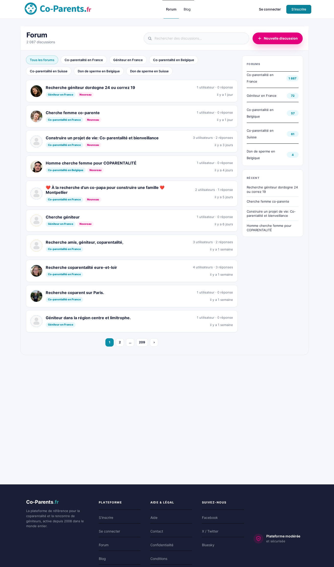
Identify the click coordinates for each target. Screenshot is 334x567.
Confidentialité (161, 545)
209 (142, 342)
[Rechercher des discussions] (196, 38)
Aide (153, 517)
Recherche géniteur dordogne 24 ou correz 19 (272, 189)
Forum (104, 545)
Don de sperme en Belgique (99, 71)
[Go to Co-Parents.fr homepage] (58, 8)
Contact (156, 531)
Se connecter (270, 9)
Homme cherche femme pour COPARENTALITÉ (269, 228)
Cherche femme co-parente (268, 201)
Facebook (210, 517)
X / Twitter (210, 531)
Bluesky (208, 545)
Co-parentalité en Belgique (173, 60)
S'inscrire (298, 9)
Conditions (158, 558)
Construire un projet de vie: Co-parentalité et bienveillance (271, 213)
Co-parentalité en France (84, 60)
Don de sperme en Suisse (149, 71)
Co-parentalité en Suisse (48, 71)
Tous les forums (42, 60)
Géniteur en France (128, 60)
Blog (102, 558)
